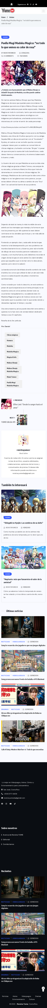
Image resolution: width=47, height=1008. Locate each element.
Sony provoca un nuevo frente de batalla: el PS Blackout (22, 679)
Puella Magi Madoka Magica (13, 384)
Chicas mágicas (12, 335)
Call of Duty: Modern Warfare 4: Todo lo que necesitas (22, 749)
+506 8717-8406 (10, 794)
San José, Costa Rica (11, 790)
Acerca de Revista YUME (13, 835)
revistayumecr (12, 528)
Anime (11, 17)
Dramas (38, 996)
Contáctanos (8, 844)
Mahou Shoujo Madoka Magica (13, 369)
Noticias (5, 996)
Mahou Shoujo (12, 363)
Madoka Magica (13, 352)
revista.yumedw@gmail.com (14, 798)
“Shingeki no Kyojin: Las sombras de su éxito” (23, 523)
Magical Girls (11, 357)
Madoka (10, 346)
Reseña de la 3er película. (11, 320)
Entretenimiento (18, 999)
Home (3, 17)
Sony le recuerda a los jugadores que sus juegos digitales (23, 645)
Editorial (6, 839)
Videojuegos (26, 996)
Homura (10, 340)
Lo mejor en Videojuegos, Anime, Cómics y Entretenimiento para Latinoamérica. (17, 784)
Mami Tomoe (11, 377)
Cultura (32, 999)
